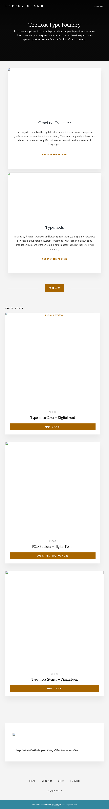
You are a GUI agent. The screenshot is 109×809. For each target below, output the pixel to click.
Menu (100, 6)
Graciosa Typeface (54, 122)
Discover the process (54, 155)
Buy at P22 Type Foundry (53, 556)
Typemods (54, 227)
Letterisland (24, 6)
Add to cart (53, 427)
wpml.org (55, 804)
